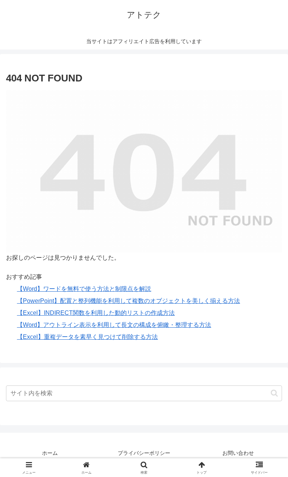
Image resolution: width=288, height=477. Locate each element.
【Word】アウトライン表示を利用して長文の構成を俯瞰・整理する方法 (114, 325)
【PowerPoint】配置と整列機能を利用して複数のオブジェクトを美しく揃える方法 (128, 301)
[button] (274, 393)
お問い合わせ (238, 453)
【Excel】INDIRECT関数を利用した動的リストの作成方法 (96, 313)
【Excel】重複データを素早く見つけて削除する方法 (87, 337)
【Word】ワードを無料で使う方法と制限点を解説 (84, 289)
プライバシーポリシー (144, 453)
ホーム (50, 453)
